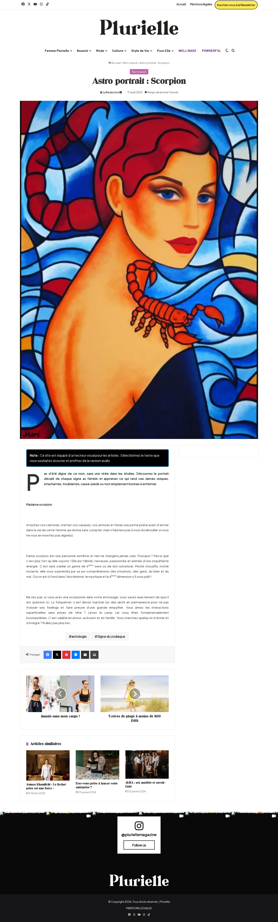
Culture (117, 50)
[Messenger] (76, 655)
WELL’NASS (187, 50)
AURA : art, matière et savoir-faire (145, 785)
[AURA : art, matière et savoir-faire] (147, 764)
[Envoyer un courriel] (120, 92)
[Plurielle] (139, 27)
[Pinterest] (66, 655)
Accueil (181, 4)
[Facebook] (48, 655)
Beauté (82, 50)
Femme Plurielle (57, 50)
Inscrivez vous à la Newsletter (236, 5)
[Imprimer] (94, 655)
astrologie (79, 636)
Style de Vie (140, 50)
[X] (57, 655)
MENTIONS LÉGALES (139, 908)
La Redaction (111, 92)
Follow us (139, 845)
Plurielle (165, 901)
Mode (100, 50)
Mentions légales (201, 4)
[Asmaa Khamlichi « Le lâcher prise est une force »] (48, 765)
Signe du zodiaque (111, 636)
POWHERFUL (211, 50)
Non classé (130, 62)
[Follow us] (139, 827)
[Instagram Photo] (23, 835)
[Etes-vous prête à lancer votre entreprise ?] (97, 765)
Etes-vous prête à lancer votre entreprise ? (97, 785)
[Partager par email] (85, 655)
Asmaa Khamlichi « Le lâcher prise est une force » (46, 786)
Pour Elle (164, 50)
